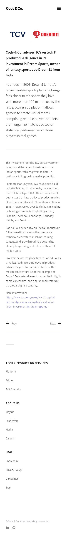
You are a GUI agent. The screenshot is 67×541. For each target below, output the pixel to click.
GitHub (14, 528)
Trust (8, 487)
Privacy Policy (14, 470)
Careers (10, 438)
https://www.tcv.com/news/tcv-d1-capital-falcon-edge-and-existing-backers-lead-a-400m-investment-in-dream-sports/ (31, 302)
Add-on (10, 380)
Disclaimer (12, 478)
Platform (11, 371)
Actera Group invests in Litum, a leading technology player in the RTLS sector (14, 323)
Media (9, 429)
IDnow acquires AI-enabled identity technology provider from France (53, 323)
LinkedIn (7, 528)
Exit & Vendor (13, 389)
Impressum (12, 461)
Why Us (10, 412)
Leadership (12, 421)
